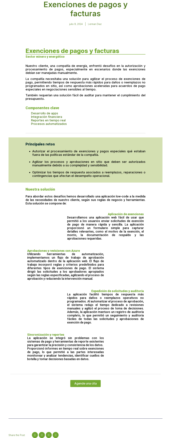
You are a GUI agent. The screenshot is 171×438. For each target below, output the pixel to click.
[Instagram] (35, 435)
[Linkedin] (42, 435)
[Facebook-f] (49, 435)
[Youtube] (56, 435)
